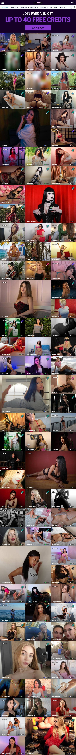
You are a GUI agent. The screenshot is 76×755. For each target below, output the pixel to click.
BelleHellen (30, 88)
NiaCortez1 (55, 563)
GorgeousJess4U (31, 601)
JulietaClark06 (56, 278)
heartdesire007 (31, 639)
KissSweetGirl (30, 715)
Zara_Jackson (30, 240)
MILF (67, 7)
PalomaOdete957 (57, 297)
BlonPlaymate (56, 259)
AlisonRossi (30, 544)
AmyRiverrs (30, 183)
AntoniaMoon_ (31, 278)
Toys (50, 7)
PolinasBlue (55, 373)
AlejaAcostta (30, 525)
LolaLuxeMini (30, 449)
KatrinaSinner (56, 126)
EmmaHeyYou (30, 335)
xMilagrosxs (30, 753)
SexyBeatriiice (31, 506)
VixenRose (55, 164)
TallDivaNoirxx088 (57, 658)
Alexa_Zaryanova (31, 221)
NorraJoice (55, 69)
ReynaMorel (55, 145)
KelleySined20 (31, 430)
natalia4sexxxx (56, 696)
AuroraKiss (55, 449)
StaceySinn (55, 88)
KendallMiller (30, 487)
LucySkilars (55, 677)
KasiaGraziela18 (31, 50)
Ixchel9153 (30, 373)
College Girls (14, 7)
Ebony (61, 7)
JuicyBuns (55, 430)
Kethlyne (29, 620)
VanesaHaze (30, 69)
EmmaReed (55, 715)
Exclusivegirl (55, 316)
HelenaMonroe (56, 183)
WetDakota (55, 620)
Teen (55, 7)
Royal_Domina (56, 506)
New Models (23, 7)
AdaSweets (55, 50)
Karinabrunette (56, 582)
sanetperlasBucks (32, 354)
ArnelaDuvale (30, 107)
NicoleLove (55, 544)
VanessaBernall (56, 107)
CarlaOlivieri (30, 259)
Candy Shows (34, 7)
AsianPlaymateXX (57, 240)
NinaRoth (54, 392)
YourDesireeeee (57, 639)
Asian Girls (43, 7)
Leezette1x (55, 525)
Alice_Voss (30, 164)
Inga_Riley (55, 411)
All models (5, 7)
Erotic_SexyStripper (32, 696)
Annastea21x (55, 335)
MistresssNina (56, 354)
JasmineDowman (56, 601)
